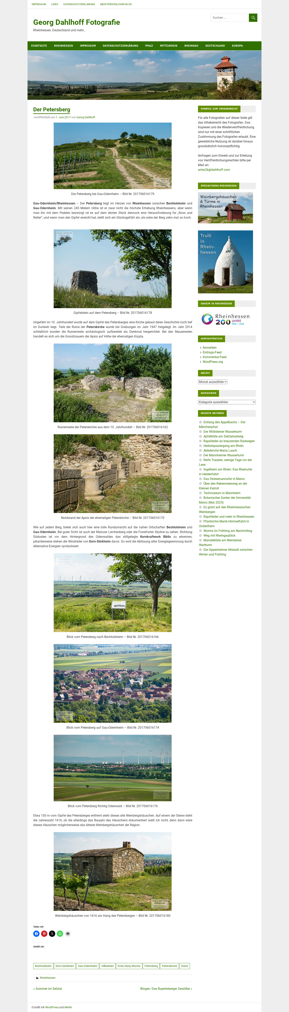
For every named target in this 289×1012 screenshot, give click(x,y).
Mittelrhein (168, 46)
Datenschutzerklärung (79, 4)
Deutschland (215, 46)
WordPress (52, 1007)
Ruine (184, 966)
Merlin (68, 1007)
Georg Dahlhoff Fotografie (76, 22)
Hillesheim (107, 966)
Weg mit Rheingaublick (219, 535)
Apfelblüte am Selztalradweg (223, 436)
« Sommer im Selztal (47, 989)
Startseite (39, 46)
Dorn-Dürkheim (65, 966)
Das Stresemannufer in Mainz (224, 479)
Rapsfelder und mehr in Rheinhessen (228, 516)
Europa (237, 46)
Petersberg (151, 966)
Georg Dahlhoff (85, 117)
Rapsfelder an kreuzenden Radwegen (229, 441)
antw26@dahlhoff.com (214, 170)
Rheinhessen (63, 46)
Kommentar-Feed (214, 357)
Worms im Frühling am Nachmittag (227, 531)
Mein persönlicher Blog (116, 4)
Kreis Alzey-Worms (129, 966)
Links (54, 4)
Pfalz (149, 46)
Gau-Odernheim (87, 966)
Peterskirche (169, 966)
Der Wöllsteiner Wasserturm (222, 431)
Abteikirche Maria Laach (220, 450)
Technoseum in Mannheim (221, 493)
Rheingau (191, 46)
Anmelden (210, 347)
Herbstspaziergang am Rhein (223, 446)
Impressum (39, 4)
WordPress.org (213, 362)
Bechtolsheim (43, 966)
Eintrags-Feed (212, 352)
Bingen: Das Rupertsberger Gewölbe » (166, 989)
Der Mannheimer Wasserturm (223, 455)
